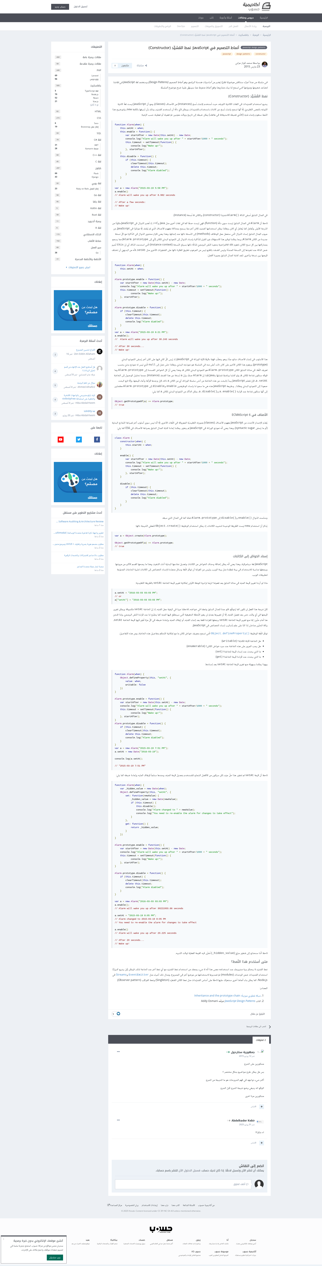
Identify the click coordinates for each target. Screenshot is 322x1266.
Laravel (76, 75)
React (76, 98)
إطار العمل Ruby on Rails (76, 188)
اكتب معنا (176, 1205)
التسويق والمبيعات (214, 26)
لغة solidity (89, 411)
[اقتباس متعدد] (261, 1106)
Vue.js (76, 101)
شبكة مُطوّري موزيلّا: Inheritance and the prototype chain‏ (227, 996)
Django (76, 177)
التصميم (195, 26)
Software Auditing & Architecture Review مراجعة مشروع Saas (80, 522)
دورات (201, 18)
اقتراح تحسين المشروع (85, 350)
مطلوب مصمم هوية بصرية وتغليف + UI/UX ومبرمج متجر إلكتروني (78, 544)
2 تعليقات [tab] (261, 1040)
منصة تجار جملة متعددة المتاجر (90, 567)
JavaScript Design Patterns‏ (240, 1001)
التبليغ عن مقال (257, 1014)
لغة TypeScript (76, 91)
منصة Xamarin (76, 148)
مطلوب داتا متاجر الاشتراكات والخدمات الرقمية (83, 555)
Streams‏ (121, 975)
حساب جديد (60, 7)
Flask (76, 173)
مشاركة (141, 65)
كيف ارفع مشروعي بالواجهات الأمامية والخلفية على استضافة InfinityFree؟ (78, 397)
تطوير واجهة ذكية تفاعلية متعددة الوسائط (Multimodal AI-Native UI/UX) (78, 533)
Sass (76, 123)
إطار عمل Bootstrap (76, 127)
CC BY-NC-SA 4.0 (166, 1211)
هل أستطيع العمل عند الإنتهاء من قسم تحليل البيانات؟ (79, 369)
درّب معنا (164, 1205)
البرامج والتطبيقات (162, 26)
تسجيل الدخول (79, 6)
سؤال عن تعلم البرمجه (86, 383)
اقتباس (253, 1106)
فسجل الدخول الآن (189, 1170)
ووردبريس (76, 79)
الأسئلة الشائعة (189, 1205)
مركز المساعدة (116, 1205)
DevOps (181, 26)
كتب (211, 18)
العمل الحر (233, 26)
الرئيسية (264, 18)
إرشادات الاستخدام (150, 1205)
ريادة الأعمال (250, 26)
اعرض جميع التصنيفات (78, 267)
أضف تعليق (239, 1184)
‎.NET (76, 145)
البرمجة (266, 26)
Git (76, 253)
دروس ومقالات (246, 18)
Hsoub (132, 1211)
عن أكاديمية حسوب (206, 1205)
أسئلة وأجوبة (226, 18)
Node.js (76, 94)
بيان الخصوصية (132, 1205)
